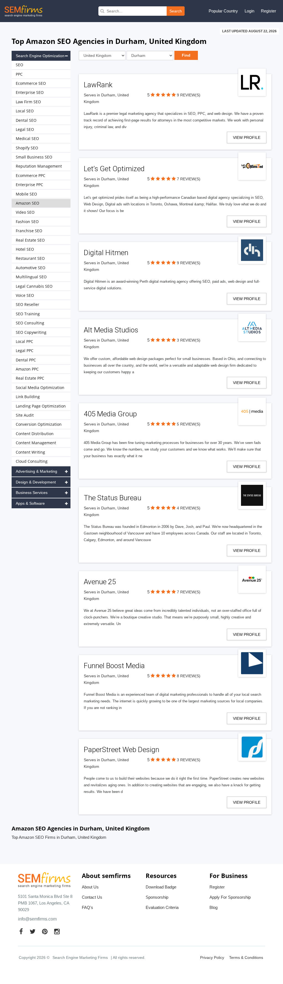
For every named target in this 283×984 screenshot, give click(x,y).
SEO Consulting (30, 323)
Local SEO (25, 110)
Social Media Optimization (40, 387)
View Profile (246, 137)
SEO (19, 64)
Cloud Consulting (32, 461)
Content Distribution (35, 433)
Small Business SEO (34, 157)
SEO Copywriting (31, 332)
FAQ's (87, 907)
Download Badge (161, 887)
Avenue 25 (100, 582)
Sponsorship (157, 897)
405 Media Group (110, 414)
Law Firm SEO (28, 101)
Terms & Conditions (246, 957)
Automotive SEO (30, 267)
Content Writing (30, 452)
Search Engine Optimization (40, 56)
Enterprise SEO (30, 92)
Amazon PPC (27, 369)
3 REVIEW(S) (188, 340)
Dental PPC (26, 360)
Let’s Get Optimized (114, 169)
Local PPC (24, 341)
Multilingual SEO (31, 276)
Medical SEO (27, 138)
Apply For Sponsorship (230, 897)
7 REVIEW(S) (188, 179)
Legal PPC (24, 350)
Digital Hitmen (106, 252)
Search (175, 11)
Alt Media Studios (111, 330)
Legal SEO (25, 129)
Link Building (28, 396)
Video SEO (25, 212)
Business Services (32, 492)
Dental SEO (26, 120)
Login (249, 11)
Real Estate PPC (30, 378)
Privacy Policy (212, 957)
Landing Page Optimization (41, 406)
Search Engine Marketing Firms (80, 957)
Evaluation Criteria (162, 907)
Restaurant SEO (30, 258)
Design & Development (36, 482)
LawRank (98, 85)
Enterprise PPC (29, 184)
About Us (90, 887)
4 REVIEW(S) (188, 508)
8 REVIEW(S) (188, 676)
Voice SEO (25, 295)
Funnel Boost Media (114, 666)
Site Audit (25, 415)
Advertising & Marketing (36, 471)
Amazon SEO (27, 203)
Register (268, 11)
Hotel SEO (25, 249)
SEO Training (28, 313)
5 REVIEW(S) (188, 424)
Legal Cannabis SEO (34, 286)
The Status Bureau (112, 498)
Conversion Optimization (39, 424)
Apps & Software (30, 503)
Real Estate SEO (30, 240)
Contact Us (92, 897)
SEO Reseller (27, 304)
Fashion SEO (27, 221)
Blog (213, 907)
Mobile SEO (26, 194)
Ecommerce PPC (30, 175)
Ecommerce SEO (31, 83)
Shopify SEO (27, 147)
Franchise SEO (29, 230)
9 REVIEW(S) (188, 95)
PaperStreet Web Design (121, 749)
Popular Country (223, 11)
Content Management (36, 442)
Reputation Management (39, 166)
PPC (19, 74)
